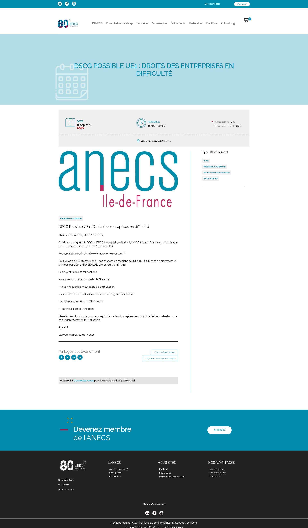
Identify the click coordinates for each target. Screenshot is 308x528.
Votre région (159, 23)
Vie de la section (211, 178)
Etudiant (163, 469)
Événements (178, 23)
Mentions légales (120, 522)
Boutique (211, 23)
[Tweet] (67, 357)
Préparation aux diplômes (71, 218)
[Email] (80, 357)
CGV (134, 522)
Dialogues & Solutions (184, 522)
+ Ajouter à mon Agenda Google (160, 358)
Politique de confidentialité (154, 522)
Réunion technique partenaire (217, 172)
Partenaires (195, 23)
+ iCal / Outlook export (164, 352)
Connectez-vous (84, 380)
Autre (206, 161)
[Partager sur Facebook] (61, 357)
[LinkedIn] (74, 357)
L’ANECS (97, 23)
